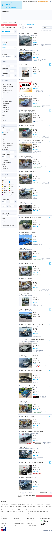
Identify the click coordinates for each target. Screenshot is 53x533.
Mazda (42, 508)
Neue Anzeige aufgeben (43, 1)
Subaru (31, 511)
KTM (47, 506)
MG (12, 509)
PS (3, 132)
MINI (19, 509)
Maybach (38, 508)
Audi (23, 502)
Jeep (42, 506)
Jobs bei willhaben (4, 518)
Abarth (2, 502)
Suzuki (35, 511)
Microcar (15, 509)
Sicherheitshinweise (17, 520)
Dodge (42, 504)
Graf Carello (12, 506)
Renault (2, 511)
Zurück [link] (20, 27)
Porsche (45, 509)
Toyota (2, 513)
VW (16, 513)
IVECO (34, 506)
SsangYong (27, 511)
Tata (41, 511)
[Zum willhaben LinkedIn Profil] (49, 530)
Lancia (8, 508)
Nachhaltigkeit (3, 521)
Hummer (20, 506)
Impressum (26, 529)
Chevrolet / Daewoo (13, 504)
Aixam (6, 502)
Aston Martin (18, 502)
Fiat (5, 506)
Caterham (3, 504)
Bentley (29, 502)
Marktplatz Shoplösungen (31, 525)
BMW (33, 502)
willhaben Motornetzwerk (31, 521)
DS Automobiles (47, 504)
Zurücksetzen (4, 44)
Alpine (14, 502)
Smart (23, 511)
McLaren (45, 508)
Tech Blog (3, 525)
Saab (14, 511)
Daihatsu (38, 504)
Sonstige (27, 513)
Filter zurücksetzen (30, 24)
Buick (42, 502)
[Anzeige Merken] (50, 34)
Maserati (33, 508)
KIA (44, 506)
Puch (48, 509)
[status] (11, 5)
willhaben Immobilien (31, 520)
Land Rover (12, 508)
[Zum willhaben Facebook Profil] (51, 530)
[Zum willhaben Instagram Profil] (43, 530)
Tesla (44, 511)
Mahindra (29, 508)
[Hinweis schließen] (21, 2)
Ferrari (2, 506)
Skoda (19, 511)
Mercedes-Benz (4, 509)
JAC (36, 506)
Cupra (31, 504)
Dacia (34, 504)
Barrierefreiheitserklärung (19, 523)
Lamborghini (3, 508)
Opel (34, 509)
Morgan (27, 509)
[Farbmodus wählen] (50, 1)
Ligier (19, 508)
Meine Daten (16, 525)
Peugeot (37, 509)
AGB (14, 529)
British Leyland (37, 502)
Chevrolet (7, 504)
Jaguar (39, 506)
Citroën (23, 504)
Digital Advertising (30, 518)
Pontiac (41, 509)
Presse (2, 520)
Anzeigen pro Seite (43, 492)
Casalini (49, 502)
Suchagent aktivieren (44, 495)
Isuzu (31, 506)
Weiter (30, 27)
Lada (50, 506)
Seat (16, 511)
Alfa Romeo (10, 502)
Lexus (16, 508)
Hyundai (24, 506)
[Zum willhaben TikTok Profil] (45, 530)
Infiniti (28, 506)
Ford (7, 506)
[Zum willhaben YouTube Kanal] (47, 530)
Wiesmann (19, 513)
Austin (26, 502)
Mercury (9, 509)
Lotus (26, 508)
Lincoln (22, 508)
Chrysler (19, 504)
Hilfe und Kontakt (17, 518)
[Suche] (15, 56)
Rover (11, 511)
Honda (16, 506)
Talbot (38, 511)
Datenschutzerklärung (18, 526)
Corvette (27, 504)
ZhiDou (23, 513)
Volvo (13, 513)
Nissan (31, 509)
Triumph (9, 513)
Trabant (6, 513)
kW (7, 132)
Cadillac (45, 502)
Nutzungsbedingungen (18, 521)
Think (47, 511)
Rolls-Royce (7, 511)
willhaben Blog (3, 523)
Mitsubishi (23, 509)
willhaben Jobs (29, 523)
